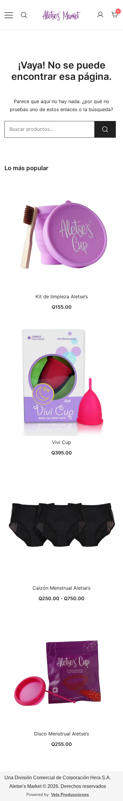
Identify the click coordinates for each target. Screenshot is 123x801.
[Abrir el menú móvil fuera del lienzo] (8, 15)
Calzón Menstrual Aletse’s (61, 588)
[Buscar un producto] (24, 15)
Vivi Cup (61, 442)
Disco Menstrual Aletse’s (61, 734)
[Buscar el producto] (105, 129)
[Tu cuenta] (100, 15)
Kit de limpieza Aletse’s (62, 296)
